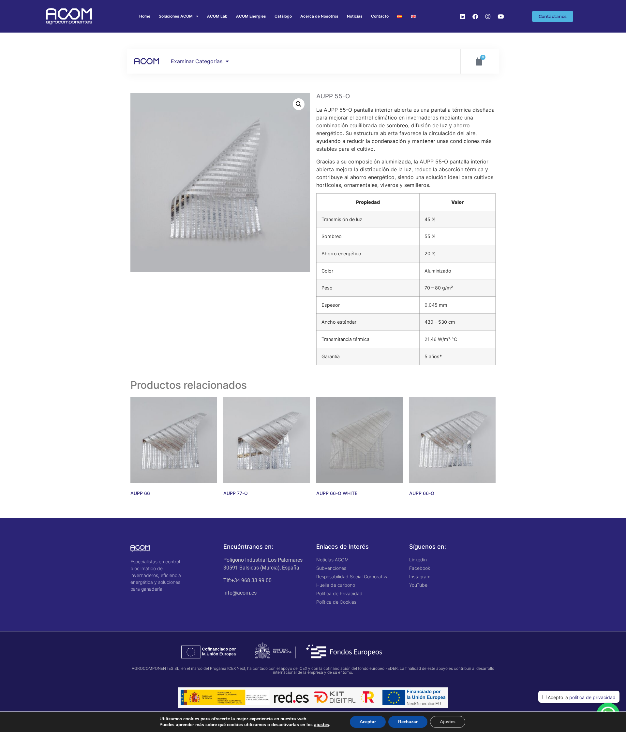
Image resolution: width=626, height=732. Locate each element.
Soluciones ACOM (176, 16)
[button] (299, 104)
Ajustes (447, 722)
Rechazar (408, 722)
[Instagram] (488, 16)
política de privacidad (592, 697)
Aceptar (368, 722)
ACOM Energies (251, 16)
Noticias (355, 16)
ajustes (321, 725)
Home (144, 16)
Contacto (380, 16)
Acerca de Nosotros (319, 16)
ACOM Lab (217, 16)
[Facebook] (475, 16)
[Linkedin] (462, 16)
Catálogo (283, 16)
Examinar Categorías (196, 61)
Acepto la (581, 697)
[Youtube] (500, 16)
